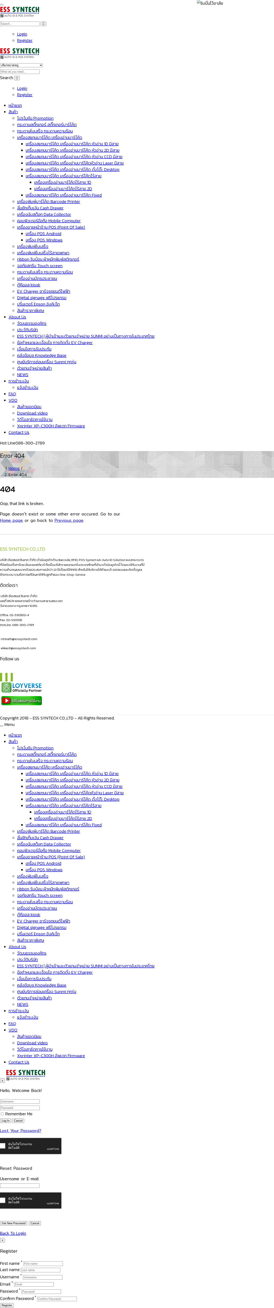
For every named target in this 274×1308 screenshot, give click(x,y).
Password (9, 1291)
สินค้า (13, 112)
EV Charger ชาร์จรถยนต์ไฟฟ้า (43, 291)
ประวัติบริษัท (27, 330)
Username (9, 1277)
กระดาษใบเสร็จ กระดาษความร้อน (45, 131)
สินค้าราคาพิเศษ (30, 310)
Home (14, 468)
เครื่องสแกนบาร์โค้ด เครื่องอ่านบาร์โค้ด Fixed (64, 195)
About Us (17, 317)
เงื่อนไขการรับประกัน (34, 349)
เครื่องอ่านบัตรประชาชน (37, 278)
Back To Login (13, 1233)
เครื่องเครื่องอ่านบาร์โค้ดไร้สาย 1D (62, 182)
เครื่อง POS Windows (44, 240)
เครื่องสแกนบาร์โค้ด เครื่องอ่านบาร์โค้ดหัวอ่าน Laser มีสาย (75, 163)
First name (10, 1263)
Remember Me (18, 1114)
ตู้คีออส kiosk (28, 285)
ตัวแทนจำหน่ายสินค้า (34, 368)
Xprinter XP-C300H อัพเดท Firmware (51, 426)
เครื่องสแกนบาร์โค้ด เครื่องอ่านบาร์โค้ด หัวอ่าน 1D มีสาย (72, 144)
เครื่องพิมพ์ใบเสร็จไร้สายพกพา (43, 253)
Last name (10, 1269)
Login (22, 34)
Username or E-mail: (19, 1179)
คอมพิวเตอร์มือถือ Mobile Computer (49, 221)
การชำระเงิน (19, 381)
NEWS (22, 374)
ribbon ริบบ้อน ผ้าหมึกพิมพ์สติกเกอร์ (48, 259)
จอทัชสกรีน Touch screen (40, 265)
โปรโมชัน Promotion (35, 118)
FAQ (12, 394)
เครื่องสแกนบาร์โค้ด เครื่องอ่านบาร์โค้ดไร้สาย (63, 176)
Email (5, 1284)
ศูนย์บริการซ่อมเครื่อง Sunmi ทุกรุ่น (46, 362)
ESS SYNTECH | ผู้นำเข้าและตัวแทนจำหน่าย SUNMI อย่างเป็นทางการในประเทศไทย (86, 336)
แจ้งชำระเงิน (27, 387)
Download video (32, 413)
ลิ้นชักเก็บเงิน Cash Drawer (40, 208)
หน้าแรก (15, 105)
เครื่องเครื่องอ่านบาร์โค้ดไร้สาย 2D (63, 188)
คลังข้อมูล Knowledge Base (41, 355)
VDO (13, 400)
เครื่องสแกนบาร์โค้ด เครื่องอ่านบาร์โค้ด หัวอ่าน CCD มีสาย (74, 156)
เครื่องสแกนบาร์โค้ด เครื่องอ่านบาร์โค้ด (49, 137)
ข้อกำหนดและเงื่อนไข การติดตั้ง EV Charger (55, 342)
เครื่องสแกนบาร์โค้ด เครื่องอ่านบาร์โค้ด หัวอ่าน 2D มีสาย (72, 150)
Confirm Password (17, 1298)
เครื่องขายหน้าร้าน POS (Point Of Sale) (51, 227)
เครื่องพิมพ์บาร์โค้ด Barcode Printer (48, 201)
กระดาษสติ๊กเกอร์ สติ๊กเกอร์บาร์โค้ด (47, 124)
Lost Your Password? (20, 1130)
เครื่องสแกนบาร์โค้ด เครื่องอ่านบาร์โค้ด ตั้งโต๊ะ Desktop (72, 169)
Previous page (69, 520)
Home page (11, 520)
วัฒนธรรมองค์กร (31, 323)
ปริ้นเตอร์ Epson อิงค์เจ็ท (38, 304)
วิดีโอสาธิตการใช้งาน (34, 419)
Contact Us (19, 432)
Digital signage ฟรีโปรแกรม (41, 297)
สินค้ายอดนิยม (29, 406)
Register (25, 40)
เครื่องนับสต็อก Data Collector (44, 214)
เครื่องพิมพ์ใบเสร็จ (32, 246)
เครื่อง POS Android (43, 233)
